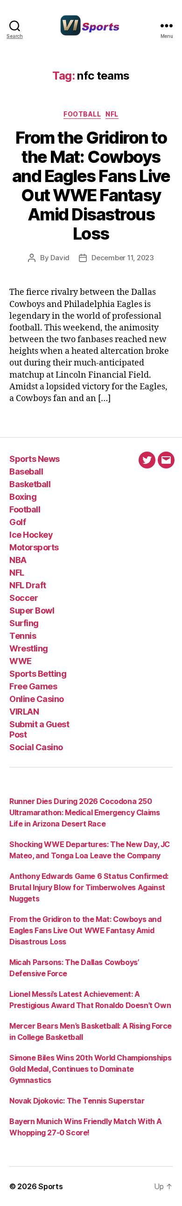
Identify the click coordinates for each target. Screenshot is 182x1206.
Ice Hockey (31, 535)
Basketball (29, 484)
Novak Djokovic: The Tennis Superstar (77, 1100)
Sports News (34, 459)
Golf (17, 522)
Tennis (22, 636)
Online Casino (36, 699)
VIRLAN (24, 711)
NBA (18, 560)
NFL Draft (27, 585)
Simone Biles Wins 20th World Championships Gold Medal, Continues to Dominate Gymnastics (90, 1069)
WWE (20, 661)
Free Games (33, 686)
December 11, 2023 (122, 257)
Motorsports (34, 547)
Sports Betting (37, 674)
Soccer (23, 598)
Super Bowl (31, 610)
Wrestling (28, 648)
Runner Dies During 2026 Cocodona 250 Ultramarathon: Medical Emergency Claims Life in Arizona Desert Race (84, 812)
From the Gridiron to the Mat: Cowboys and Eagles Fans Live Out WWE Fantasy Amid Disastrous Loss (91, 185)
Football (82, 114)
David (60, 257)
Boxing (22, 497)
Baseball (26, 471)
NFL (112, 114)
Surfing (24, 623)
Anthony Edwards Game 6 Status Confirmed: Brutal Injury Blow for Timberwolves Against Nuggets (88, 887)
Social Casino (36, 747)
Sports (50, 1186)
